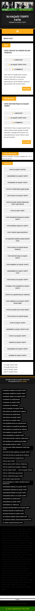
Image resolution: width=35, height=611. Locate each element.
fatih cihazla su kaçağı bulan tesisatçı (14, 411)
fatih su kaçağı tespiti (9, 470)
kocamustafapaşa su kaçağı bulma (13, 510)
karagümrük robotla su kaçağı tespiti (14, 495)
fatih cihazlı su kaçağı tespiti (17, 196)
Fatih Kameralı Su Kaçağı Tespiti (17, 264)
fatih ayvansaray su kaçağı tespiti (13, 408)
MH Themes (23, 381)
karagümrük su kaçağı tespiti (17, 176)
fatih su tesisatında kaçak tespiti (13, 476)
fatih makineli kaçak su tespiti (17, 226)
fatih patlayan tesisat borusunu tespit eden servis (16, 448)
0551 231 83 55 (7, 159)
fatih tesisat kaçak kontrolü (17, 232)
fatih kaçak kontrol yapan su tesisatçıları (16, 438)
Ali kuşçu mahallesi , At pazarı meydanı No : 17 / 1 (17, 156)
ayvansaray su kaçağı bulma (11, 399)
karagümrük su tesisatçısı (11, 504)
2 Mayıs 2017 (18, 60)
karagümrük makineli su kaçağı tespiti (14, 492)
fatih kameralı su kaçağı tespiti (12, 432)
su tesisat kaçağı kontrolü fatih (13, 522)
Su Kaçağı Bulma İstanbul (17, 604)
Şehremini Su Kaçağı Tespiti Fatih (17, 329)
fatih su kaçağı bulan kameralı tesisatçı (15, 467)
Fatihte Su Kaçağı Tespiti (17, 336)
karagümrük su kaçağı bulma (11, 498)
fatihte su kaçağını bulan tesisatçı (17, 295)
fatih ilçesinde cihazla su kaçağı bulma (14, 423)
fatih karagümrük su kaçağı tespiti (13, 435)
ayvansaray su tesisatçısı (10, 405)
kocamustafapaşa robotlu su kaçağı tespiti (16, 507)
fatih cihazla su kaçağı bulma (17, 316)
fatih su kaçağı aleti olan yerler (17, 310)
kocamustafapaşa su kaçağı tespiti (13, 513)
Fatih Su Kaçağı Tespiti (17, 323)
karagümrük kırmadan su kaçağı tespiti (15, 489)
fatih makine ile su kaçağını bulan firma (14, 441)
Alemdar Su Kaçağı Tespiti (17, 355)
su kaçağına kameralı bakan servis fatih (15, 516)
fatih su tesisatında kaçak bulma (17, 189)
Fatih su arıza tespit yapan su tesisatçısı (15, 464)
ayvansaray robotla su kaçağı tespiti (14, 396)
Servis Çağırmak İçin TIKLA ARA (18, 609)
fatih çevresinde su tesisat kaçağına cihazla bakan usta (16, 482)
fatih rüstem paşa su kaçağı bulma (13, 458)
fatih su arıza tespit (17, 211)
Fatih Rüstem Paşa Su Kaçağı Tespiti (16, 105)
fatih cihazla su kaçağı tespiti (17, 280)
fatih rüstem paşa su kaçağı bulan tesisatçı (16, 455)
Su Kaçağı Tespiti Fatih (18, 64)
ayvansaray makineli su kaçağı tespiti (14, 393)
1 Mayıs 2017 (18, 113)
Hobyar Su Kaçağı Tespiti (17, 342)
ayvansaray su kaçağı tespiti (17, 182)
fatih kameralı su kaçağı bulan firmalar (15, 426)
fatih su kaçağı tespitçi (17, 169)
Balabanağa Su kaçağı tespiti (17, 349)
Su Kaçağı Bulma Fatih (10, 367)
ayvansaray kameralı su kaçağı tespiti (14, 390)
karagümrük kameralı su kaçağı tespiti (14, 487)
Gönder (17, 599)
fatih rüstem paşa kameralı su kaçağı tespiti (16, 452)
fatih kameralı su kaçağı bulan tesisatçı (15, 429)
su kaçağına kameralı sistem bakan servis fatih (17, 519)
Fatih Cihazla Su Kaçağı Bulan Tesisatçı (17, 51)
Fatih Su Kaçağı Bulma (10, 372)
